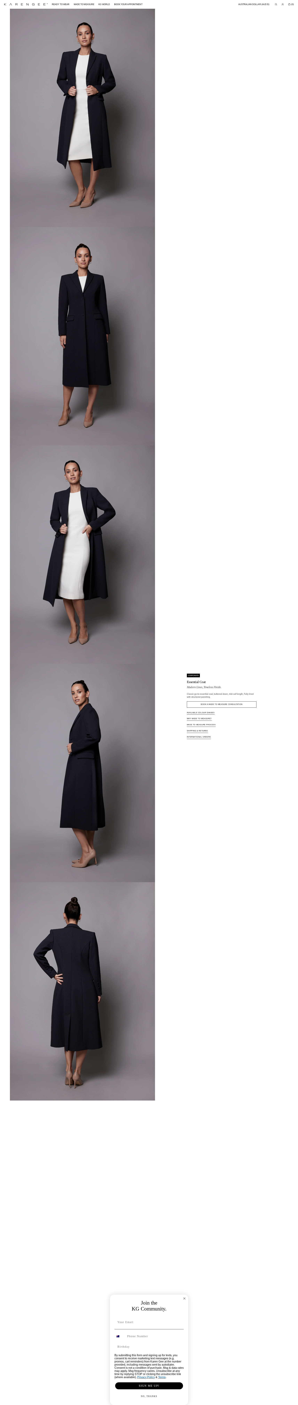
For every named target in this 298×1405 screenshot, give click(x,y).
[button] (253, 4)
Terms (162, 1377)
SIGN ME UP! (149, 1385)
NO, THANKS (149, 1396)
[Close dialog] (184, 1298)
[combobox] (120, 1336)
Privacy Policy (146, 1377)
